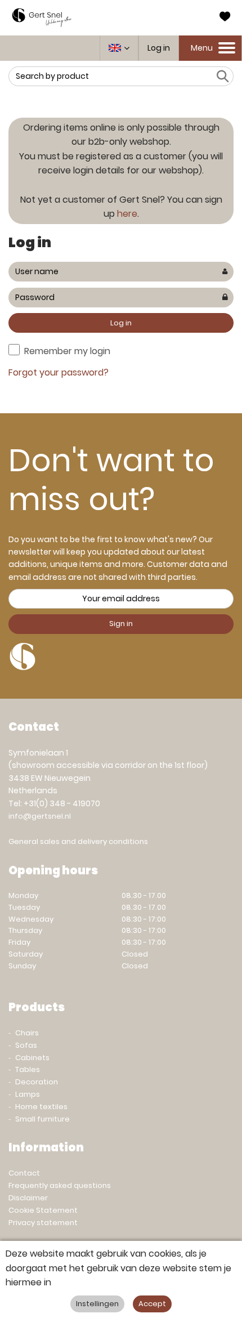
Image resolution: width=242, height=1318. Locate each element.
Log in (158, 47)
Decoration (36, 1081)
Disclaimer (28, 1197)
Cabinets (32, 1057)
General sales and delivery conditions (78, 841)
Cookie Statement (43, 1210)
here (127, 213)
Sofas (26, 1045)
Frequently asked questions (59, 1185)
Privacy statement (43, 1222)
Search (222, 76)
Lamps (27, 1094)
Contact (24, 1173)
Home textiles (41, 1106)
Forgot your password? (58, 372)
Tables (27, 1069)
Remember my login (67, 351)
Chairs (27, 1032)
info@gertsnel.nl (39, 816)
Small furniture (42, 1119)
